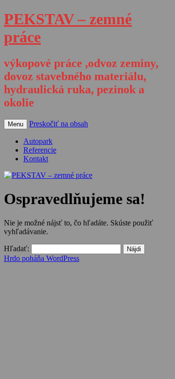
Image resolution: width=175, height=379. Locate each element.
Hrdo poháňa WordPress (41, 258)
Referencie (39, 150)
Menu (15, 124)
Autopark (37, 141)
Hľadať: (16, 248)
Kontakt (35, 159)
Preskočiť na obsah (58, 124)
